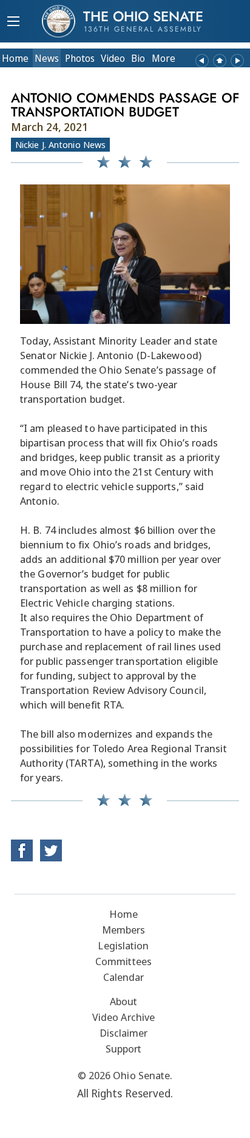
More (163, 58)
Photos (80, 58)
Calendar (123, 977)
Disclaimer (124, 1033)
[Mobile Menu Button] (13, 22)
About (124, 1001)
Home (15, 58)
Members (124, 930)
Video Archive (123, 1017)
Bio (138, 58)
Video (113, 58)
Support (124, 1049)
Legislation (123, 945)
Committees (123, 961)
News (47, 58)
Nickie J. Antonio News (60, 144)
